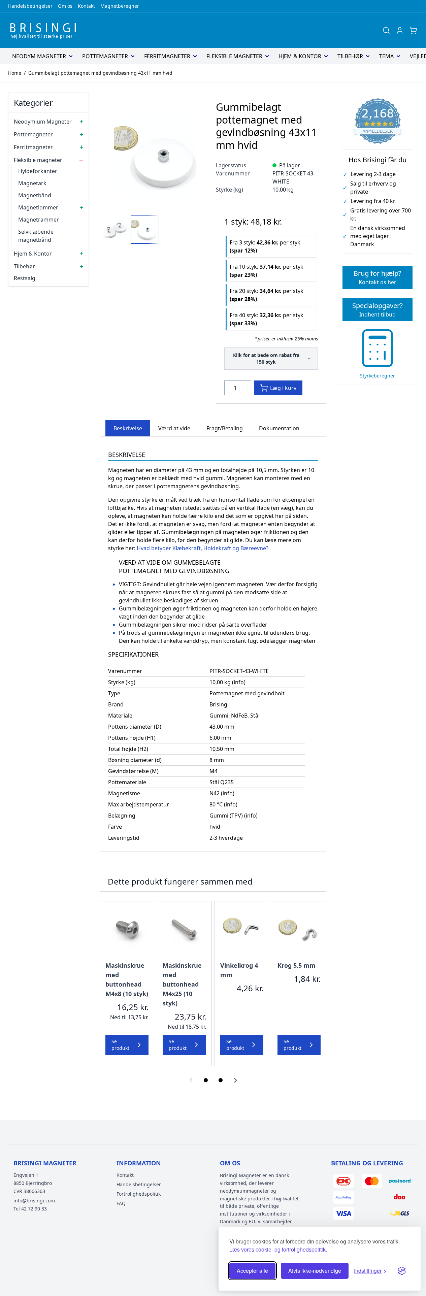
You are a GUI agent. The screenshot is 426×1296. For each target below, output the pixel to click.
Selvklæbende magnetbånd (36, 235)
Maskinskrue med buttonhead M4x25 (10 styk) (182, 984)
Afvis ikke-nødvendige (314, 1270)
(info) (238, 682)
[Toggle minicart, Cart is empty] (413, 30)
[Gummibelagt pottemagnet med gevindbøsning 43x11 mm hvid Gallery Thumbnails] (129, 229)
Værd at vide (174, 428)
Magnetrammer (38, 219)
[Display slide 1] (205, 1080)
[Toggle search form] (386, 30)
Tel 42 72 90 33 (30, 1208)
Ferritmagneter (167, 56)
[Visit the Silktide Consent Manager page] (402, 1271)
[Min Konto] (400, 30)
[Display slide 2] (220, 1080)
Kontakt (86, 6)
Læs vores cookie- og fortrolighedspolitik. (278, 1249)
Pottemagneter (105, 56)
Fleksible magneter (234, 56)
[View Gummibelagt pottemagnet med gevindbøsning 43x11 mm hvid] (114, 229)
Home (14, 73)
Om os (65, 6)
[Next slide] (235, 1080)
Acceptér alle (252, 1270)
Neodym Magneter (39, 56)
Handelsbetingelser (30, 6)
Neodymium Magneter (43, 121)
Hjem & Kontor (299, 56)
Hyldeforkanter (37, 171)
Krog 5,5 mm (296, 965)
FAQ (121, 1203)
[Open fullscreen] (155, 156)
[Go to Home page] (45, 30)
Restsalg (24, 278)
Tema (386, 56)
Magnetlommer (38, 207)
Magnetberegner (119, 6)
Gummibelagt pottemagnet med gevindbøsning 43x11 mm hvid (100, 73)
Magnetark (32, 183)
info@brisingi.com (34, 1200)
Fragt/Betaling (224, 428)
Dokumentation (279, 428)
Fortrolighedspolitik (139, 1194)
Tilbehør (350, 56)
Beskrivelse (127, 428)
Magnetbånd (34, 195)
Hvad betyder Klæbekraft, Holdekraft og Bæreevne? (202, 548)
